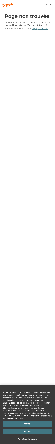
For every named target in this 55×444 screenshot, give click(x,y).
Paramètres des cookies (27, 439)
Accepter (27, 424)
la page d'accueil (40, 28)
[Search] (47, 4)
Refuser (27, 432)
